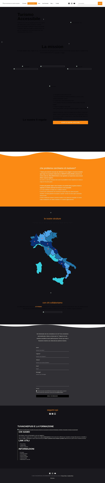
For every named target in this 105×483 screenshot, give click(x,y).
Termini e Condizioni (24, 446)
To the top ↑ (52, 478)
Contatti (57, 3)
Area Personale (45, 3)
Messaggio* (38, 372)
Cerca (100, 3)
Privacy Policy (64, 475)
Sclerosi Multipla (23, 455)
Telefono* (38, 359)
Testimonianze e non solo (25, 459)
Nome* (37, 347)
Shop (39, 3)
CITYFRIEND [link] (38, 306)
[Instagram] (71, 3)
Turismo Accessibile (24, 456)
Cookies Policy (23, 445)
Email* (37, 366)
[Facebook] (69, 3)
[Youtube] (74, 3)
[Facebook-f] (50, 414)
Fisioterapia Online (23, 453)
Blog (51, 3)
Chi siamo (24, 3)
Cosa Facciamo (32, 3)
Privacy (37, 388)
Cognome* (38, 353)
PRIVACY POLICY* (60, 392)
